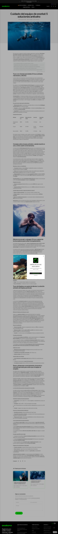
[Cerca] (43, 256)
